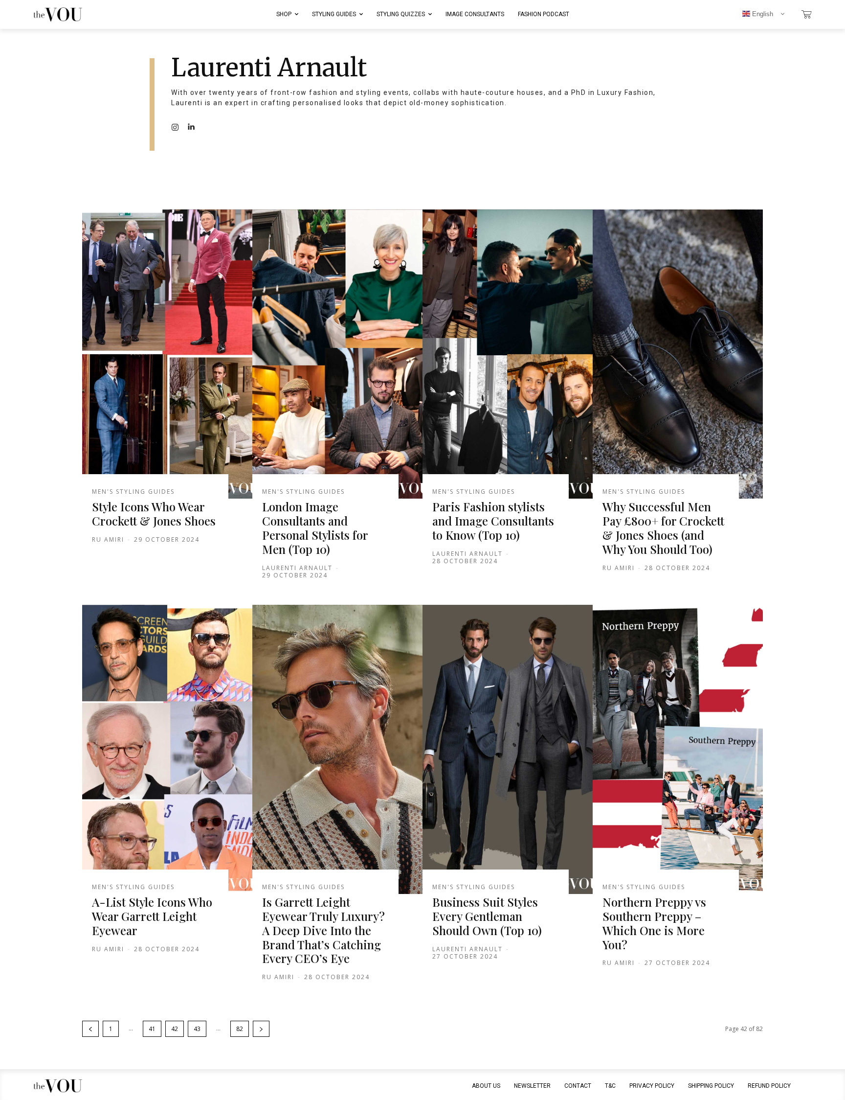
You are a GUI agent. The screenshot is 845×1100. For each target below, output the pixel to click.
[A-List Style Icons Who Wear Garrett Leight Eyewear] (167, 749)
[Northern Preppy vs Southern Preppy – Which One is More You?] (678, 749)
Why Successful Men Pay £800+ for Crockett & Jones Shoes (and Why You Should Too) (663, 527)
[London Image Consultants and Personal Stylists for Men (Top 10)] (337, 354)
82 (239, 1029)
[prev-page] (90, 1029)
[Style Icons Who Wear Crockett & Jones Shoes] (167, 354)
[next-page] (261, 1029)
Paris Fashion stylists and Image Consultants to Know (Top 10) (493, 521)
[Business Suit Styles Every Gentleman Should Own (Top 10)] (507, 749)
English (761, 14)
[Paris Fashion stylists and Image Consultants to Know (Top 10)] (507, 354)
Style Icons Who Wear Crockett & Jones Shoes (154, 513)
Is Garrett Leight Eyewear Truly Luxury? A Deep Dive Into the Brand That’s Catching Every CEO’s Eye (323, 930)
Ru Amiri (108, 539)
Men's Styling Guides (133, 492)
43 (197, 1029)
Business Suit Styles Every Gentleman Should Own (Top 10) (487, 916)
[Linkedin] (191, 127)
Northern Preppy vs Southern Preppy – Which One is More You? (654, 923)
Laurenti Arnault (297, 568)
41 (152, 1029)
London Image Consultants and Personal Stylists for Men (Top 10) (315, 527)
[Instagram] (175, 127)
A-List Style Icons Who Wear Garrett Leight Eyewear (152, 916)
